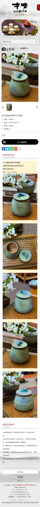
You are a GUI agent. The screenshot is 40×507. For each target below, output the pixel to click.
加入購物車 (22, 142)
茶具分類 (7, 42)
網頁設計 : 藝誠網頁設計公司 (20, 500)
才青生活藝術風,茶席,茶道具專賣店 (20, 7)
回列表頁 (20, 472)
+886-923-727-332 (21, 490)
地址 (11, 494)
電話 (14, 490)
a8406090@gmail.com (21, 492)
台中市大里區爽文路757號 (21, 494)
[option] (20, 27)
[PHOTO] (20, 77)
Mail (12, 492)
